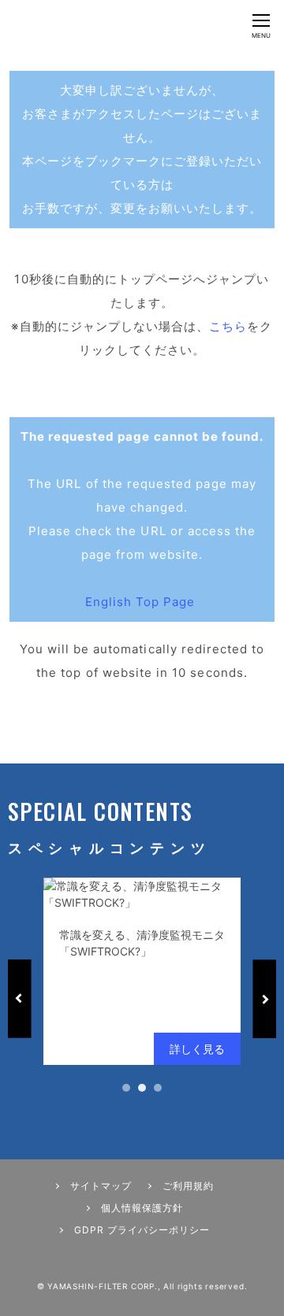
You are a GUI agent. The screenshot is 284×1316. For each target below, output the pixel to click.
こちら (228, 326)
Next (264, 998)
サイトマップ (101, 1186)
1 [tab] (126, 1088)
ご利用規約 (188, 1186)
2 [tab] (142, 1088)
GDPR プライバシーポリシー (141, 1230)
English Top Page (142, 601)
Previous (20, 998)
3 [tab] (158, 1088)
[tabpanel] (142, 971)
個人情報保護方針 (142, 1208)
